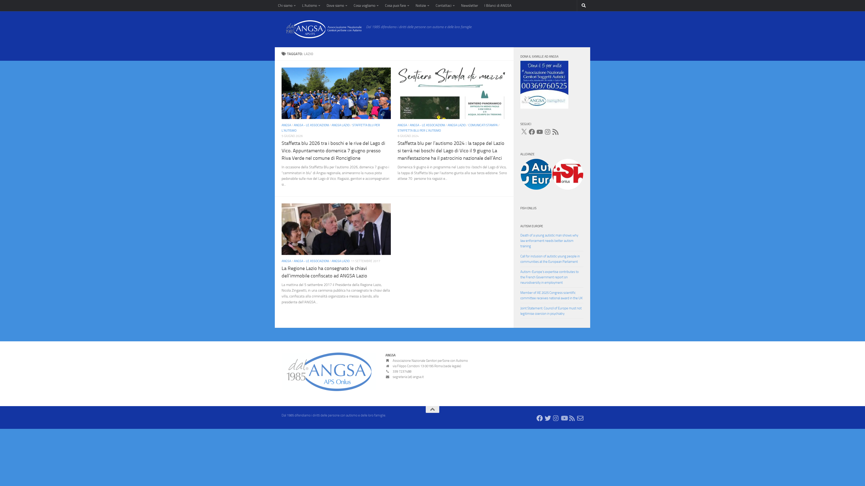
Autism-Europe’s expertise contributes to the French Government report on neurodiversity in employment (549, 277)
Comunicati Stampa (483, 125)
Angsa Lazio (341, 125)
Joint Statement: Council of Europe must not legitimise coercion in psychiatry (551, 311)
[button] (536, 174)
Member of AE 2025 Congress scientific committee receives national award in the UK (551, 295)
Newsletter (469, 5)
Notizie (421, 5)
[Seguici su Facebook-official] (540, 418)
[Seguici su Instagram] (556, 418)
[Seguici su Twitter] (548, 418)
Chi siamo (285, 5)
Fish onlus (528, 208)
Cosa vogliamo (364, 5)
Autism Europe (531, 226)
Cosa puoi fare (395, 5)
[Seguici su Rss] (572, 418)
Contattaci (443, 5)
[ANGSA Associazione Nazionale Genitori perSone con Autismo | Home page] (322, 29)
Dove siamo (335, 5)
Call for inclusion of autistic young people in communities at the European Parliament (550, 259)
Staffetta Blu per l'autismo (419, 131)
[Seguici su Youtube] (564, 418)
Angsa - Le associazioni (311, 125)
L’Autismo (309, 5)
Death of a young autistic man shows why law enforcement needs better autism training (549, 240)
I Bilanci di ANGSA (498, 5)
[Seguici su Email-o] (580, 418)
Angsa (286, 125)
